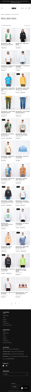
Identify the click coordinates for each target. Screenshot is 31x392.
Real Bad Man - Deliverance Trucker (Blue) (22, 157)
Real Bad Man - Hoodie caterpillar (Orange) (6, 247)
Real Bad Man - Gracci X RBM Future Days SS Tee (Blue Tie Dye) (8, 89)
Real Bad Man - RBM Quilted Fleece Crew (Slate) (22, 247)
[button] (1, 8)
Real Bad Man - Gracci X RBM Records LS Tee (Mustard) (22, 89)
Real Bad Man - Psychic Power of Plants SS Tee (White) (8, 66)
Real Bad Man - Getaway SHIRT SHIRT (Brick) (21, 179)
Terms (4, 317)
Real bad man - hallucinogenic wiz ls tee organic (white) (7, 224)
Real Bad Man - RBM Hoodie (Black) (22, 44)
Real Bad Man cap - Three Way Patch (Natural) (22, 293)
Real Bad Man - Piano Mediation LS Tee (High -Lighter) (21, 270)
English (14, 386)
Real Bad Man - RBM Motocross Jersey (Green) (7, 44)
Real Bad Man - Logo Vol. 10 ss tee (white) (8, 293)
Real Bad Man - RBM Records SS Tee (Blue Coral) (8, 179)
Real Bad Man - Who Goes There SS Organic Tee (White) (22, 201)
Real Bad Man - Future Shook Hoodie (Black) (8, 269)
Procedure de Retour (7, 325)
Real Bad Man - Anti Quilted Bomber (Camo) (7, 134)
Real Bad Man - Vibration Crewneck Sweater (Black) (7, 201)
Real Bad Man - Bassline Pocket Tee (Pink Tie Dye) (21, 134)
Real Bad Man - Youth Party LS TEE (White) (23, 66)
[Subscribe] (26, 374)
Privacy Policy (6, 323)
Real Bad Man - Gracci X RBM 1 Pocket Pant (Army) (8, 112)
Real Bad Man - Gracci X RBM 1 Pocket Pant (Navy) (23, 112)
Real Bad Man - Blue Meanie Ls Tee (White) (22, 224)
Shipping (5, 321)
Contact (4, 319)
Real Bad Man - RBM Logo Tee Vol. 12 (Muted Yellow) (8, 157)
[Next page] (19, 303)
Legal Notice (5, 315)
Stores (4, 313)
